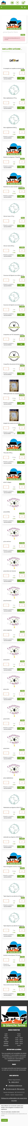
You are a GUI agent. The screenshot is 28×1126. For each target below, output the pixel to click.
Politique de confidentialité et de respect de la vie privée (14, 1099)
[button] (1, 7)
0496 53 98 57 (15, 1082)
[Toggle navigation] (25, 7)
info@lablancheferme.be (14, 1060)
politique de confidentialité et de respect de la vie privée (14, 1114)
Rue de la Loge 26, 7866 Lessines (15, 1089)
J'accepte (4, 1120)
